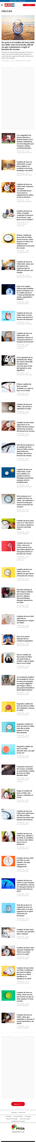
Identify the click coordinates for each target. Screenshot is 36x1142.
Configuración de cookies (18, 1121)
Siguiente (17, 1104)
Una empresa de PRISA (18, 1127)
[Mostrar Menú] (2, 5)
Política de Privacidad (11, 1119)
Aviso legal (27, 1116)
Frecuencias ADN (17, 1116)
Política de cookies (25, 1119)
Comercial (8, 1116)
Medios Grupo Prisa (18, 1132)
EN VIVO (29, 5)
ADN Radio (9, 5)
